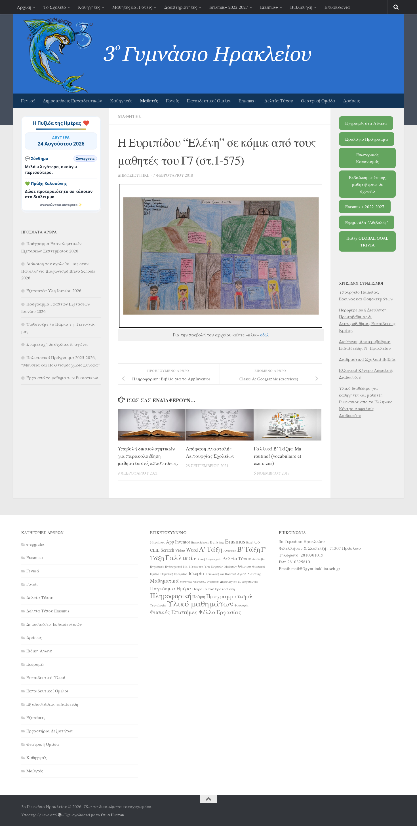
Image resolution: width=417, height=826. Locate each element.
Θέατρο (244, 566)
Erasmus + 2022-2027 (364, 206)
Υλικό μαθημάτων (200, 603)
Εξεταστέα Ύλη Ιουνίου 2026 (53, 290)
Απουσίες (230, 551)
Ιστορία (196, 573)
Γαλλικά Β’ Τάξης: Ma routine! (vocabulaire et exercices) (277, 455)
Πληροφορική (170, 595)
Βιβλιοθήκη (301, 7)
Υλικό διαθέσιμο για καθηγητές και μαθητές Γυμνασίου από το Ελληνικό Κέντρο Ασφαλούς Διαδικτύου (366, 401)
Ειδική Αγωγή (39, 651)
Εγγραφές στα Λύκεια (366, 123)
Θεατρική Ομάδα (318, 101)
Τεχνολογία (158, 605)
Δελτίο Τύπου (237, 558)
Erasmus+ (269, 7)
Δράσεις (351, 101)
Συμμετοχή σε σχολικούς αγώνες (57, 344)
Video (180, 550)
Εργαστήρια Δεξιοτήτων (49, 731)
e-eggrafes (35, 544)
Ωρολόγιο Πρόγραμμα (366, 139)
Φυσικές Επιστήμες (173, 612)
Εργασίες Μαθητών (224, 566)
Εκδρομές (35, 664)
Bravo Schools (200, 542)
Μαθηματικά (164, 580)
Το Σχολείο (54, 7)
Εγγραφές (157, 566)
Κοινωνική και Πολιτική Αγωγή (225, 574)
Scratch (167, 550)
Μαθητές (149, 101)
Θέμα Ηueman (112, 814)
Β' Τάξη (248, 549)
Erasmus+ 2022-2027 (228, 7)
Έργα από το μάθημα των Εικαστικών (62, 377)
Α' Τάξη (210, 549)
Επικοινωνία (337, 7)
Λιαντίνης (254, 574)
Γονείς (172, 101)
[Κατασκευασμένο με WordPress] (60, 815)
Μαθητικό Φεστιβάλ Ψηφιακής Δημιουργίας (208, 581)
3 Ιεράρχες (157, 542)
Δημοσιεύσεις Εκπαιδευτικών (72, 101)
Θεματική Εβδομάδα (174, 574)
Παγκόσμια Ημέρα (170, 588)
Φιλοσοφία (241, 605)
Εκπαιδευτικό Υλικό (45, 677)
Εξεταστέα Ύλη (199, 566)
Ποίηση (198, 596)
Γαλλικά (179, 557)
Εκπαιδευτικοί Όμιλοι (209, 101)
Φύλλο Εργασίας (220, 612)
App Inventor (178, 542)
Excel (249, 542)
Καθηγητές (89, 7)
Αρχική (24, 7)
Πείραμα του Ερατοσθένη (213, 588)
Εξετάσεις (35, 717)
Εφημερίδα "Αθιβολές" (366, 222)
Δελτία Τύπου (278, 101)
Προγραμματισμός (230, 596)
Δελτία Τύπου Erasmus (47, 611)
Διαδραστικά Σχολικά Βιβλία (367, 359)
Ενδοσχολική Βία (176, 566)
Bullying (217, 542)
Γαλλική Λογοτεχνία (208, 559)
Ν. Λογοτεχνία (248, 581)
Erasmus (235, 541)
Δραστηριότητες (180, 7)
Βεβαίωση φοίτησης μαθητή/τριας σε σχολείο (367, 184)
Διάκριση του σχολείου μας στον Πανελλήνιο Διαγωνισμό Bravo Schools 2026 (58, 271)
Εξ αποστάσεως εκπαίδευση (52, 704)
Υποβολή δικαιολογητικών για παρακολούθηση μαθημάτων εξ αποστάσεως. (148, 455)
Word (192, 549)
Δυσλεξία (258, 559)
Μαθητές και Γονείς (132, 7)
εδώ (264, 335)
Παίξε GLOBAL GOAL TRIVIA (367, 241)
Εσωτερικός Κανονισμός (367, 158)
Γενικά (28, 101)
